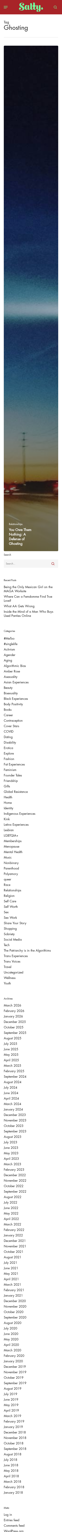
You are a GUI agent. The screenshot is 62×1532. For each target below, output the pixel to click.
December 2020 (15, 1301)
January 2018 (13, 1492)
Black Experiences (16, 698)
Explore (9, 753)
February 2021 (14, 1290)
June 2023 (11, 1147)
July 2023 (10, 1142)
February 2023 (14, 1169)
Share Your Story (15, 923)
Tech (7, 945)
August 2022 (12, 1197)
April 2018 (11, 1476)
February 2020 (14, 1355)
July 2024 (10, 1087)
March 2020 (12, 1350)
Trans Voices (12, 961)
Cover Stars (11, 726)
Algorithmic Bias (15, 665)
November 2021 (15, 1246)
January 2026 (13, 1016)
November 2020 (15, 1306)
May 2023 (11, 1153)
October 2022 (13, 1186)
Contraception (13, 720)
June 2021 (11, 1268)
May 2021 (11, 1273)
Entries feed (11, 1520)
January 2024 (13, 1109)
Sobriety (9, 934)
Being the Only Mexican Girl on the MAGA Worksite (28, 589)
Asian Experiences (16, 682)
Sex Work (10, 917)
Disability (10, 742)
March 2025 (12, 1065)
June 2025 (11, 1049)
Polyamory (11, 873)
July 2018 (10, 1459)
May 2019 (11, 1405)
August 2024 (12, 1082)
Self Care (10, 901)
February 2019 (14, 1421)
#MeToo (9, 638)
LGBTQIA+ (11, 835)
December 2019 (15, 1366)
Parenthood (11, 868)
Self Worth (11, 906)
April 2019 (11, 1410)
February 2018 (14, 1487)
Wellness (10, 977)
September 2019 (15, 1383)
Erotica (8, 748)
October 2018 (13, 1443)
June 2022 (11, 1208)
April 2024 (11, 1098)
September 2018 (15, 1448)
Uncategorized (13, 972)
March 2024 (12, 1104)
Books (8, 709)
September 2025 (15, 1032)
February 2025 (14, 1071)
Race (7, 884)
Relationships (16, 524)
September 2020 (15, 1317)
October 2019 (13, 1377)
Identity (8, 808)
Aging (8, 660)
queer (7, 879)
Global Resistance (16, 791)
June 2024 (11, 1093)
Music (8, 857)
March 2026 (12, 1005)
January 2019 (13, 1427)
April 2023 (11, 1158)
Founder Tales (13, 775)
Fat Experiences (14, 764)
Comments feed (14, 1525)
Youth (7, 983)
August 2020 (12, 1323)
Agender (9, 655)
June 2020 (11, 1333)
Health (8, 797)
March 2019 (12, 1416)
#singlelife (10, 644)
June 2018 (11, 1465)
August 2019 (12, 1388)
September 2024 (15, 1076)
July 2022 (10, 1202)
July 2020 (10, 1328)
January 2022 (13, 1235)
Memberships (13, 841)
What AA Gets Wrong (19, 606)
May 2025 (11, 1054)
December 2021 (15, 1240)
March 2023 (12, 1164)
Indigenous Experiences (19, 813)
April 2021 (11, 1279)
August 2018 (12, 1454)
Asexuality (10, 676)
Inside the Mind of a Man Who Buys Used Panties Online (28, 613)
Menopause (11, 846)
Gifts (7, 786)
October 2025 (13, 1027)
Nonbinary (11, 863)
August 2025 (12, 1038)
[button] (6, 7)
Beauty (8, 687)
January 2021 (13, 1295)
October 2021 (13, 1251)
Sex (6, 912)
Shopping (10, 928)
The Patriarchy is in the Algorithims (27, 950)
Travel (7, 967)
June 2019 (11, 1399)
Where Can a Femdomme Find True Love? (28, 598)
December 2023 (15, 1114)
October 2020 (13, 1312)
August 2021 (12, 1257)
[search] (54, 7)
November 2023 (15, 1120)
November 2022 (15, 1180)
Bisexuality (11, 693)
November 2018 (15, 1437)
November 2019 (15, 1372)
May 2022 (11, 1213)
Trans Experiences (16, 956)
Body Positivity (13, 704)
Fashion (9, 759)
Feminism (10, 769)
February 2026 (14, 1010)
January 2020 (13, 1361)
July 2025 (10, 1043)
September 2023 (15, 1131)
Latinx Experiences (16, 824)
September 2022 (15, 1191)
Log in (8, 1514)
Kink (7, 819)
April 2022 (11, 1219)
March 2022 (12, 1224)
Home (8, 802)
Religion (9, 895)
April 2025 (11, 1060)
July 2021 (10, 1262)
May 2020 (11, 1339)
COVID (8, 731)
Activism (9, 649)
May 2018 (11, 1470)
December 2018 (15, 1432)
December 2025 (15, 1021)
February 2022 (14, 1229)
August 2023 (12, 1136)
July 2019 (10, 1394)
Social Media (13, 939)
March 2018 (12, 1481)
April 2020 (11, 1344)
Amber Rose (12, 671)
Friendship (11, 780)
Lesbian (9, 830)
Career (8, 715)
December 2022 (15, 1175)
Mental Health (13, 852)
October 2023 (13, 1125)
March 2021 (12, 1284)
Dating (8, 737)
